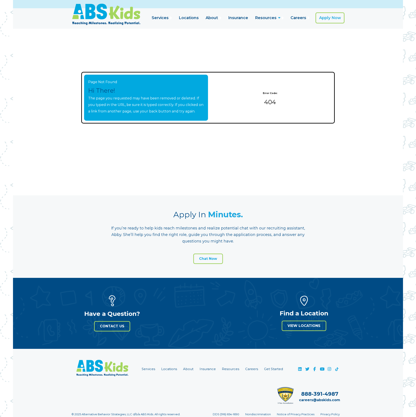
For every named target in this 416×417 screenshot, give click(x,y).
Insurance (238, 18)
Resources (265, 18)
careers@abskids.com (319, 400)
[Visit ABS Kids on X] (307, 369)
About (212, 18)
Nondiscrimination (258, 414)
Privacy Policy (330, 414)
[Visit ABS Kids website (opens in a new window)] (102, 369)
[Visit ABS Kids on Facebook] (314, 369)
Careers (298, 18)
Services (160, 18)
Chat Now (208, 259)
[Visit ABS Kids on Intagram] (329, 369)
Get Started (273, 369)
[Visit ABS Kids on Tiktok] (336, 369)
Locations (189, 18)
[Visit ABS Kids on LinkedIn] (299, 369)
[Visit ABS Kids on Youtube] (321, 369)
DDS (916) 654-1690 (226, 414)
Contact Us (112, 326)
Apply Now (330, 17)
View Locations (304, 326)
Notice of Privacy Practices (295, 414)
